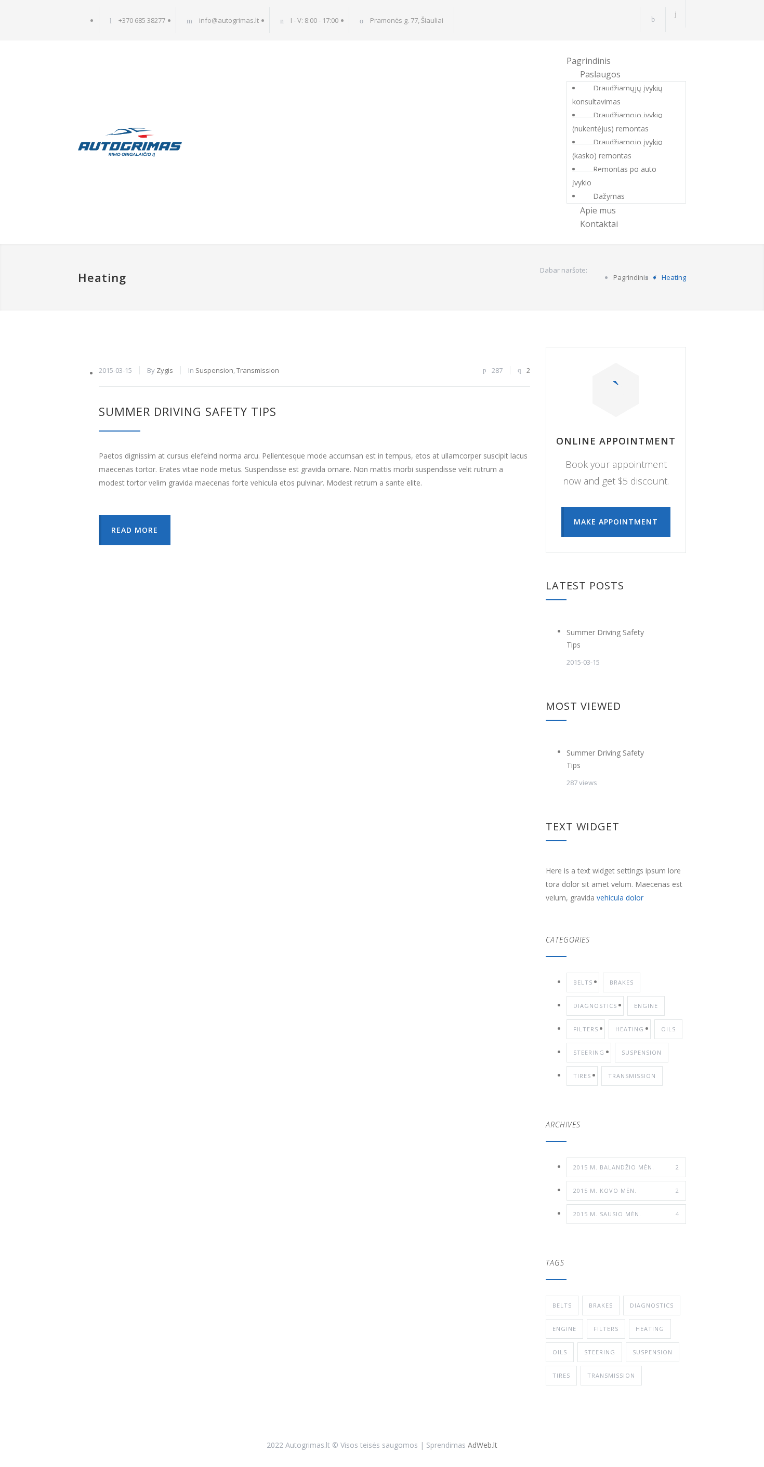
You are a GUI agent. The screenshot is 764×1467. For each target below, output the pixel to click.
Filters (585, 1029)
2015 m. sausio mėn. (626, 1214)
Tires (582, 1076)
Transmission (257, 370)
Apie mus (598, 210)
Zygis (164, 370)
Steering (588, 1052)
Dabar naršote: (563, 270)
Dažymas (609, 196)
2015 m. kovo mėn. (626, 1190)
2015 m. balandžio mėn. (626, 1167)
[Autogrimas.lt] (174, 142)
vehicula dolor (620, 898)
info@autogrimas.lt (229, 20)
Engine (646, 1006)
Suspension (214, 370)
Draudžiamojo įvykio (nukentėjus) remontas (617, 121)
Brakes (622, 982)
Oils (668, 1029)
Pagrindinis (589, 60)
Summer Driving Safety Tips (187, 411)
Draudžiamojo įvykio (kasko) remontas (617, 148)
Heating (629, 1029)
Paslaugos (600, 74)
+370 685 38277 (141, 20)
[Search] (676, 14)
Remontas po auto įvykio (614, 175)
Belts (582, 982)
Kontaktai (599, 224)
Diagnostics (595, 1006)
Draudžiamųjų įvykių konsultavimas (617, 94)
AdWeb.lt (482, 1445)
